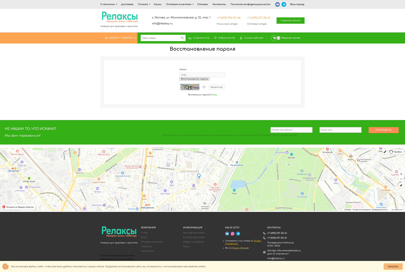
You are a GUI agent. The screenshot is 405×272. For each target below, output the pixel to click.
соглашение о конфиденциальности (217, 135)
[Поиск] (182, 38)
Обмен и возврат (193, 242)
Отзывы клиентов (152, 242)
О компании (107, 4)
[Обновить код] (204, 87)
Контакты (219, 4)
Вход (214, 95)
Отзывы (202, 4)
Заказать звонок (290, 20)
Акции (157, 4)
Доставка (127, 4)
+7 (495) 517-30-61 (258, 17)
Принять (393, 266)
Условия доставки (194, 237)
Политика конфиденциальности (250, 4)
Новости (146, 246)
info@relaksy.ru (162, 23)
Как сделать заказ (194, 233)
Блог (144, 237)
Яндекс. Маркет (240, 248)
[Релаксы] (119, 232)
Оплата (143, 4)
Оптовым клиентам (178, 4)
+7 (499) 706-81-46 (229, 17)
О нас (144, 233)
